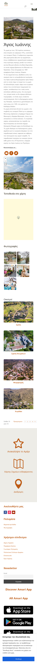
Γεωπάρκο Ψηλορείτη (11, 549)
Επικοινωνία (8, 555)
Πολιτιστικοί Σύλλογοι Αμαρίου (13, 552)
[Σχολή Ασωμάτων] (18, 340)
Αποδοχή (18, 659)
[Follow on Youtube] (13, 512)
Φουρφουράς (18, 382)
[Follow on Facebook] (5, 512)
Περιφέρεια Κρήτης (10, 546)
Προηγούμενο (17, 421)
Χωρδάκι (18, 411)
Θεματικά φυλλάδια (10, 524)
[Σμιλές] (18, 311)
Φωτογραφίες (8, 528)
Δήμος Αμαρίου (9, 543)
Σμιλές (18, 325)
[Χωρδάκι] (18, 398)
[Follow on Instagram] (9, 512)
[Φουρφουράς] (18, 369)
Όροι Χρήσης (8, 559)
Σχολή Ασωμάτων (18, 353)
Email (5, 573)
